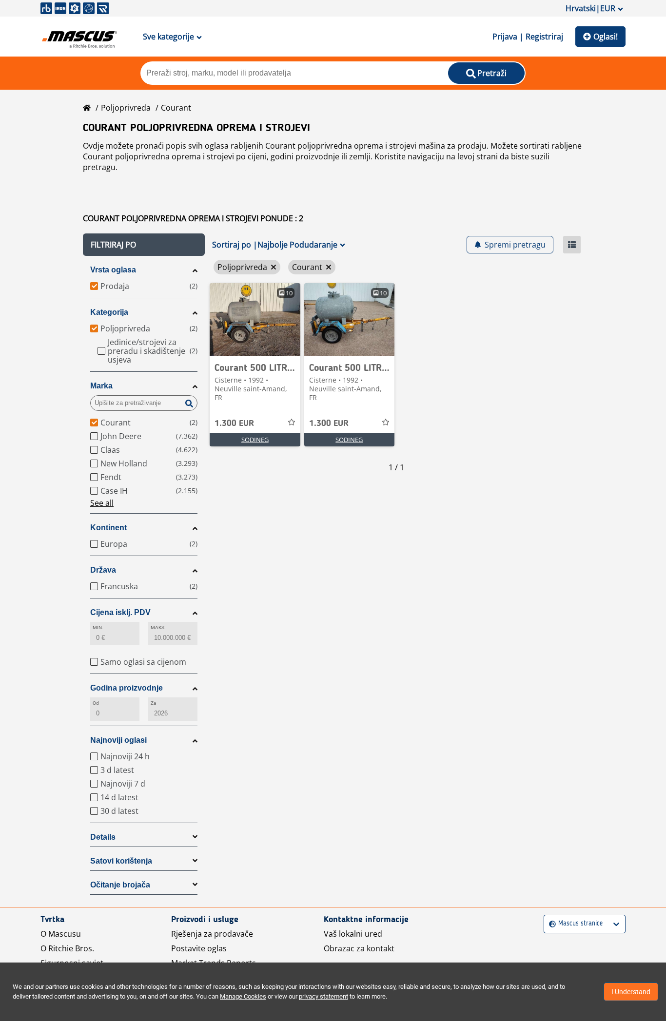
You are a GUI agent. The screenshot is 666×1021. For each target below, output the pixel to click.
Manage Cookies (243, 996)
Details (103, 837)
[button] (144, 244)
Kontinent (108, 527)
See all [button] (102, 503)
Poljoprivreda (126, 107)
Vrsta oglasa (113, 270)
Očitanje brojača (120, 885)
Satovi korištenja (121, 861)
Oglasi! (605, 36)
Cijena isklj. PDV (120, 612)
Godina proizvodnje (126, 688)
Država (103, 570)
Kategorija (109, 312)
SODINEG (255, 439)
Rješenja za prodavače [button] (212, 933)
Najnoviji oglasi (118, 740)
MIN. (98, 627)
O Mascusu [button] (60, 933)
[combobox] (550, 924)
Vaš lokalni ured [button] (353, 933)
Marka (101, 386)
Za (153, 703)
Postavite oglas (199, 948)
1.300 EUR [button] (234, 423)
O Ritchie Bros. (67, 948)
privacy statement (323, 996)
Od (96, 703)
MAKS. (158, 627)
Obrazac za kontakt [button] (359, 948)
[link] (255, 319)
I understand (630, 992)
